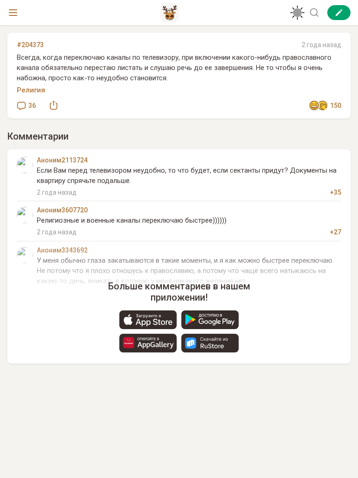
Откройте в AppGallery (148, 343)
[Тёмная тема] (297, 12)
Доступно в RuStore (210, 343)
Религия (31, 90)
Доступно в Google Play (210, 319)
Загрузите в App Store (148, 319)
